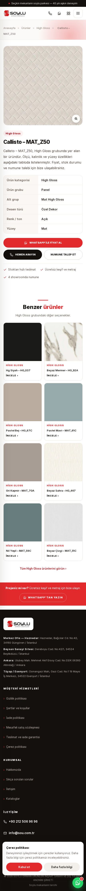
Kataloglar (13, 798)
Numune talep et (63, 254)
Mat (44, 228)
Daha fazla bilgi (61, 867)
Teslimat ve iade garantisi (23, 737)
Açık (44, 219)
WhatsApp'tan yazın (45, 597)
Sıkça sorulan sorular (19, 779)
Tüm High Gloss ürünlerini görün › (43, 568)
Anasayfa (9, 28)
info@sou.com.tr (22, 833)
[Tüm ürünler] (68, 13)
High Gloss (43, 28)
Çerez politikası (16, 746)
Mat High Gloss (52, 199)
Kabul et (24, 867)
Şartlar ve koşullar (18, 708)
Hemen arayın (25, 254)
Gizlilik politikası (16, 698)
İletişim (10, 789)
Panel (45, 189)
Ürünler (26, 28)
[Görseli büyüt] (76, 119)
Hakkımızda (13, 769)
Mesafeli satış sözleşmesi (22, 727)
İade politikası (15, 717)
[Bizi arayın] (50, 13)
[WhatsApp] (59, 13)
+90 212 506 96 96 (23, 821)
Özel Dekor (49, 209)
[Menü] (78, 13)
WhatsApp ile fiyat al (45, 242)
